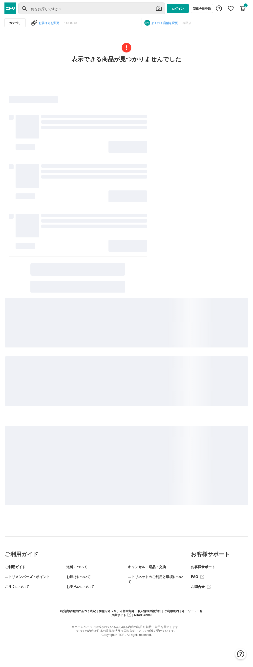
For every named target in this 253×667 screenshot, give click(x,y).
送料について (76, 566)
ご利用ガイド (15, 566)
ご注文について (17, 586)
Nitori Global (142, 615)
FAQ (195, 576)
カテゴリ (15, 23)
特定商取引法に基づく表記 (78, 611)
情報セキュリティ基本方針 (116, 611)
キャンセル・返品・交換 (147, 566)
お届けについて (78, 576)
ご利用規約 (171, 611)
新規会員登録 (202, 8)
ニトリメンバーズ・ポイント (27, 576)
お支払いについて (80, 586)
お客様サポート (203, 566)
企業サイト (118, 615)
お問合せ (198, 586)
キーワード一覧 (192, 611)
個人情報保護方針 (149, 611)
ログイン (178, 8)
